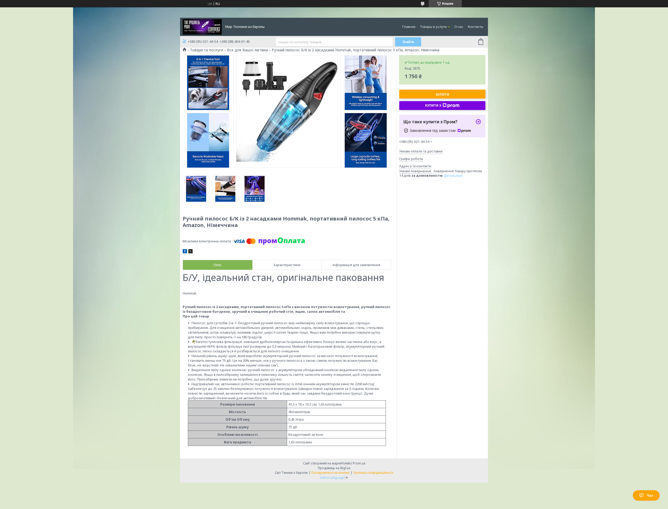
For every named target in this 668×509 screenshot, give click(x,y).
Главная (408, 26)
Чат (650, 495)
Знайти (408, 42)
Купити (442, 94)
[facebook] (185, 252)
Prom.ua (359, 463)
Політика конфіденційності (373, 472)
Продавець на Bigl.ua (334, 468)
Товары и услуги (433, 26)
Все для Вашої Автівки (247, 50)
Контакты (475, 26)
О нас (458, 26)
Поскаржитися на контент (330, 472)
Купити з (433, 105)
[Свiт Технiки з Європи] (202, 26)
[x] (190, 252)
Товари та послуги (206, 50)
